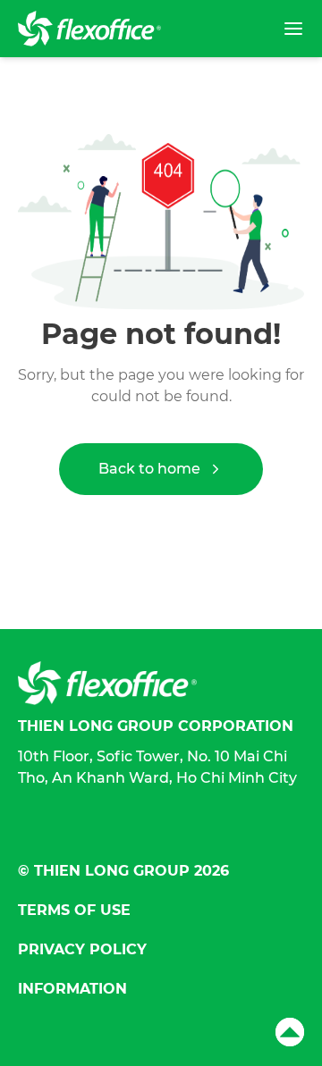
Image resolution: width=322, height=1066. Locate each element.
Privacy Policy (82, 949)
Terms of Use (74, 910)
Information (72, 988)
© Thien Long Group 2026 (123, 870)
